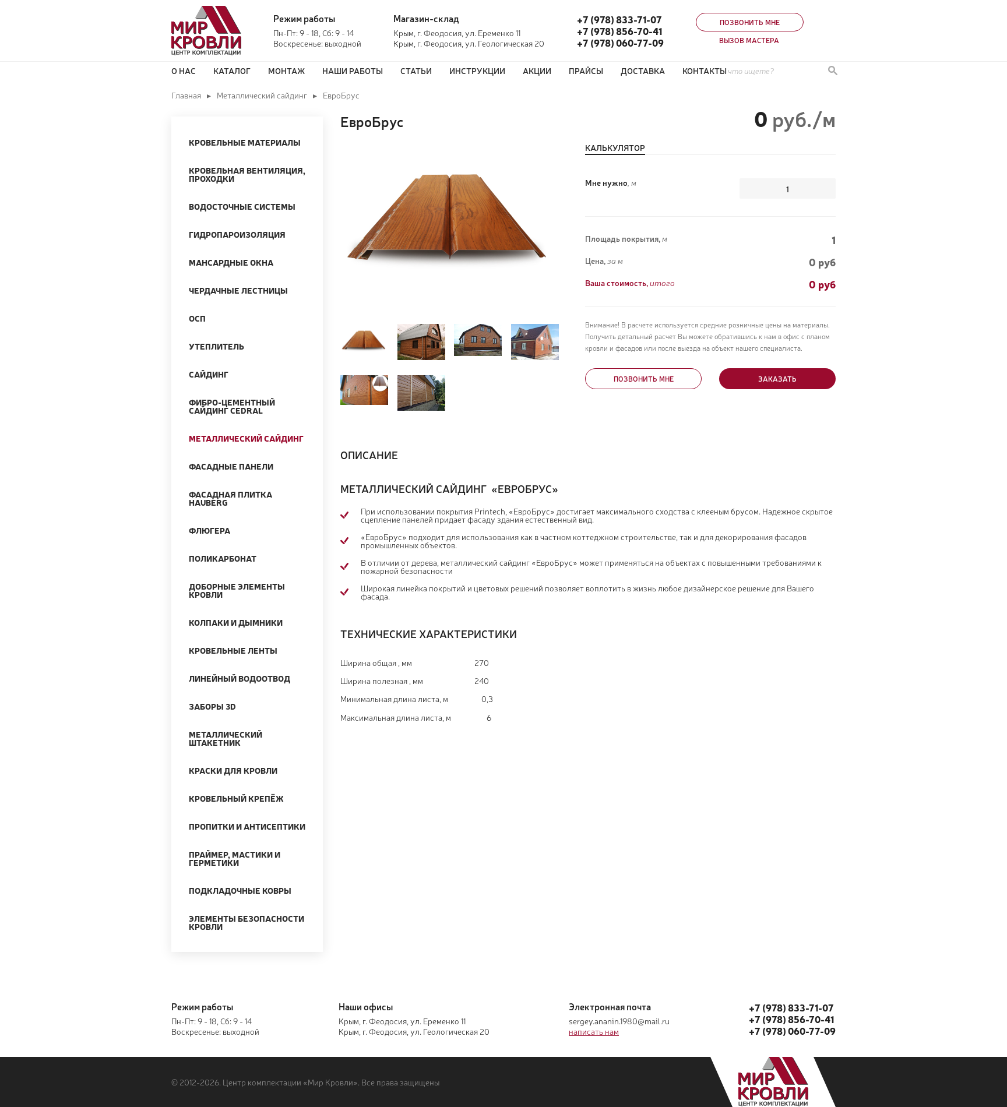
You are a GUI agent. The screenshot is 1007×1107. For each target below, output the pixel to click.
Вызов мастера (749, 40)
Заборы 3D (212, 706)
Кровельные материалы (245, 142)
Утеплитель (216, 346)
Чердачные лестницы (238, 290)
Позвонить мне (750, 22)
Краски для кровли (233, 770)
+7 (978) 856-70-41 (619, 30)
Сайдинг (208, 374)
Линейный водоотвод (239, 678)
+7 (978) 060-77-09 (620, 42)
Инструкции (477, 70)
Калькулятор (615, 148)
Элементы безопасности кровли (246, 922)
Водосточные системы (242, 206)
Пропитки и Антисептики (247, 826)
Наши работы (352, 70)
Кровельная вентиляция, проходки (247, 174)
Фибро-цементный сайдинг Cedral (232, 406)
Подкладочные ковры (240, 890)
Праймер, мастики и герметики (234, 858)
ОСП (197, 318)
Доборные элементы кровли (237, 590)
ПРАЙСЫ (586, 70)
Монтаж (286, 70)
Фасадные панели (231, 466)
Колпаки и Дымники (236, 622)
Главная (186, 95)
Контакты (704, 70)
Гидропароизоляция (237, 234)
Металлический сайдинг (262, 95)
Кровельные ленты (233, 650)
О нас (183, 70)
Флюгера (209, 530)
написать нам (594, 1031)
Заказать (777, 378)
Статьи (416, 70)
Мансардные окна (231, 262)
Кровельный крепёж (236, 798)
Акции (537, 70)
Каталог (232, 70)
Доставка (643, 70)
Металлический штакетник (225, 738)
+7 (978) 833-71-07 (619, 19)
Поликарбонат (222, 558)
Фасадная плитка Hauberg (230, 498)
